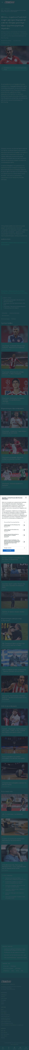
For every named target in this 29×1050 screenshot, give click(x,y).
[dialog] (14, 525)
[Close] (26, 498)
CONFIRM (8, 550)
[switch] (24, 525)
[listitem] (14, 522)
